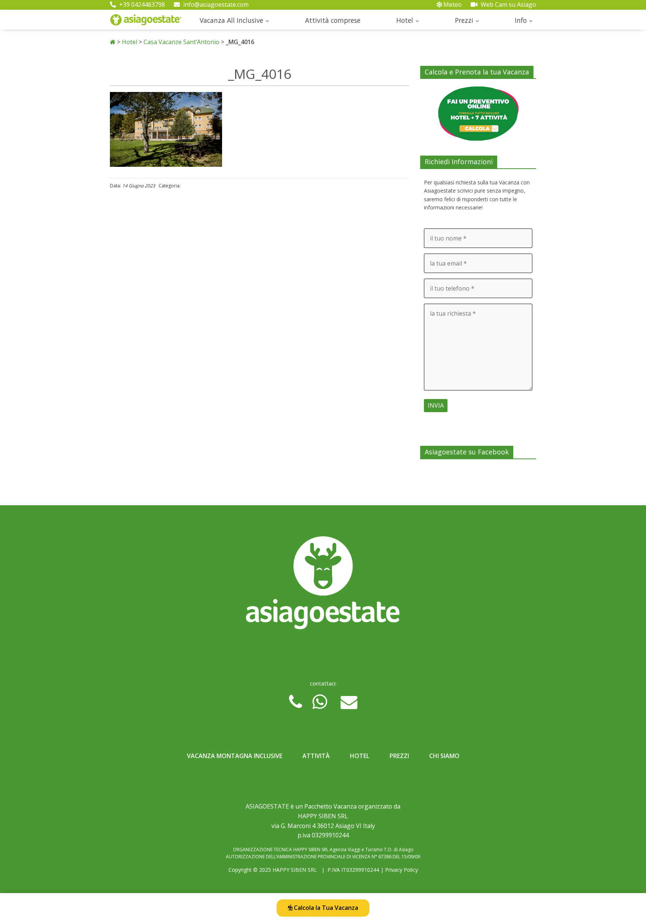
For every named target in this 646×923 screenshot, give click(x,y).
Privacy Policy (401, 869)
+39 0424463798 (141, 4)
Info (521, 20)
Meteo (452, 4)
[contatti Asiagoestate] (323, 585)
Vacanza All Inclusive (231, 20)
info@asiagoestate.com (215, 4)
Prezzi (464, 20)
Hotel (404, 20)
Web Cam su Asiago (507, 4)
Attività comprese (332, 20)
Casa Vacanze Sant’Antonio (181, 42)
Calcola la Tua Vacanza (325, 908)
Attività (316, 756)
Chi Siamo (444, 756)
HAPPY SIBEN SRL (295, 869)
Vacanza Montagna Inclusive (234, 756)
